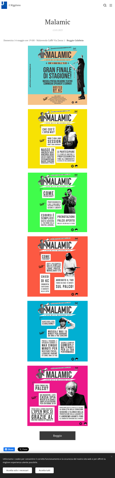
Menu (111, 5)
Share (10, 449)
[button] (105, 5)
